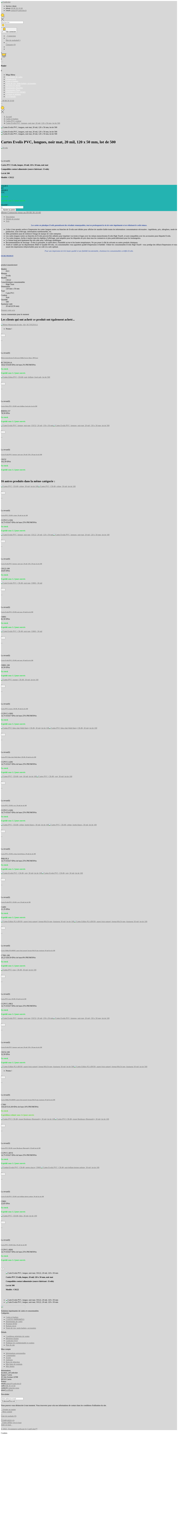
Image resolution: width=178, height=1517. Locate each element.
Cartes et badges (12, 1317)
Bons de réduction (13, 1362)
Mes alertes (10, 1366)
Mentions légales (12, 1338)
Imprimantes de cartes (14, 1322)
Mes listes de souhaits (14, 1364)
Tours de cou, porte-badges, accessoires (21, 1328)
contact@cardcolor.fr (19, 10)
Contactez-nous (13, 1388)
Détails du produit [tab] (12, 219)
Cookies (4, 1433)
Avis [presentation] (7, 221)
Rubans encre (11, 1326)
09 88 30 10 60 (17, 8)
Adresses (9, 1360)
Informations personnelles (15, 1353)
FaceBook (9, 1390)
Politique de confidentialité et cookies (20, 1343)
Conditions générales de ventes (17, 1336)
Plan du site (10, 1345)
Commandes (10, 1355)
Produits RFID (11, 1324)
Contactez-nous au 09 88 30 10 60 (21, 212)
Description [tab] (10, 217)
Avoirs (8, 1358)
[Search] (3, 25)
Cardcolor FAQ (12, 1341)
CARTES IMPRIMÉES (15, 1319)
